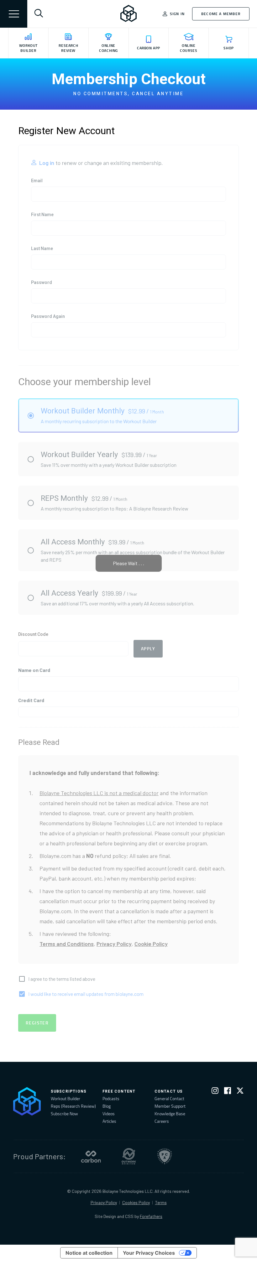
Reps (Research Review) (73, 1106)
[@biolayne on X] (240, 1092)
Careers (162, 1121)
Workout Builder (65, 1098)
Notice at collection (89, 1253)
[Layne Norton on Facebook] (227, 1092)
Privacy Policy (104, 1202)
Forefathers (151, 1216)
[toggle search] (38, 14)
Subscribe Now (64, 1113)
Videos (108, 1113)
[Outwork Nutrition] (129, 1156)
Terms (161, 1202)
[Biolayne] (128, 14)
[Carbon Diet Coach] (91, 1156)
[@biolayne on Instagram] (215, 1092)
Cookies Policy (136, 1202)
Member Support (170, 1106)
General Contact (169, 1098)
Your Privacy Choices (149, 1253)
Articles (109, 1121)
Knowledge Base (170, 1113)
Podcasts (110, 1098)
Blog (106, 1106)
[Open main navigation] (13, 14)
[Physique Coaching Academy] (164, 1156)
